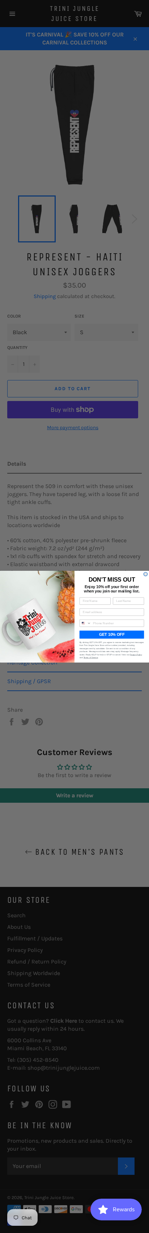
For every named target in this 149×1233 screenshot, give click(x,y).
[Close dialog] (146, 574)
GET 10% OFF (111, 634)
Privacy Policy (136, 654)
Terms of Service (91, 657)
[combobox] (85, 623)
